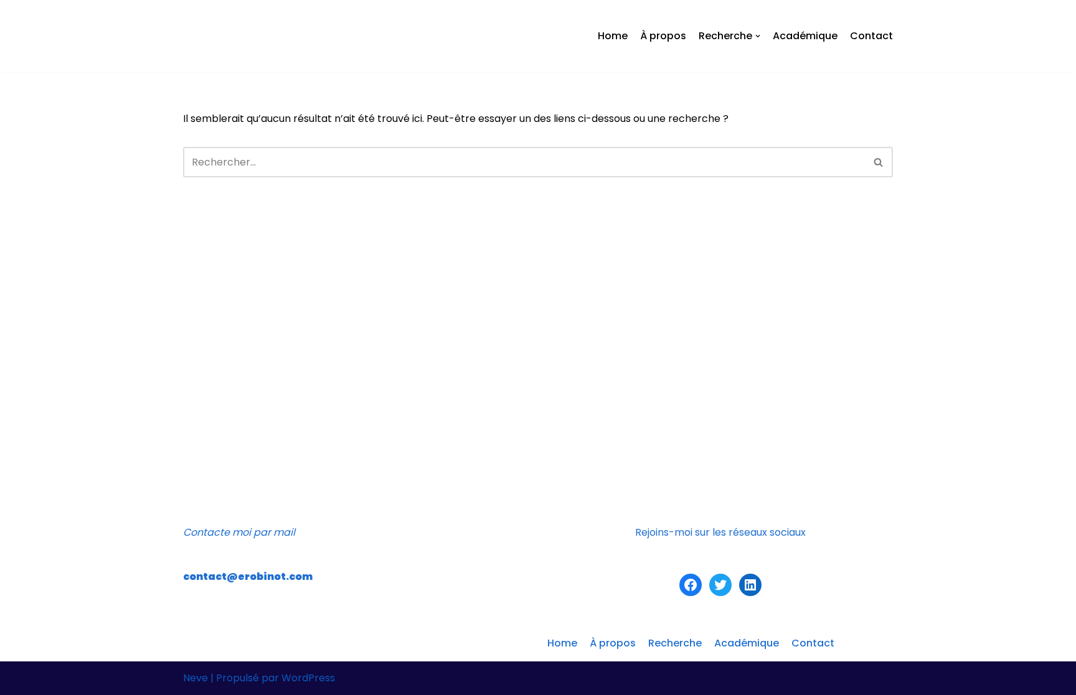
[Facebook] (690, 585)
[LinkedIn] (750, 585)
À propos (663, 36)
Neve (195, 678)
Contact (871, 36)
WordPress (308, 678)
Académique (805, 36)
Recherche (675, 643)
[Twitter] (720, 585)
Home (613, 36)
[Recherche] (879, 162)
